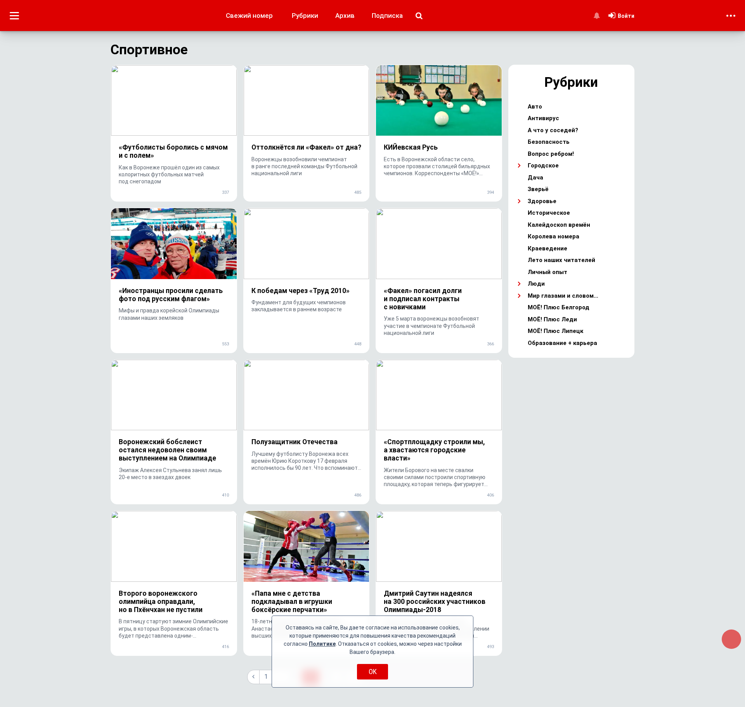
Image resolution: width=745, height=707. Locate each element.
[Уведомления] (596, 15)
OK (373, 671)
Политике (322, 644)
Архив (345, 15)
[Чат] (731, 639)
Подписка (387, 15)
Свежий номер (249, 15)
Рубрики (305, 15)
